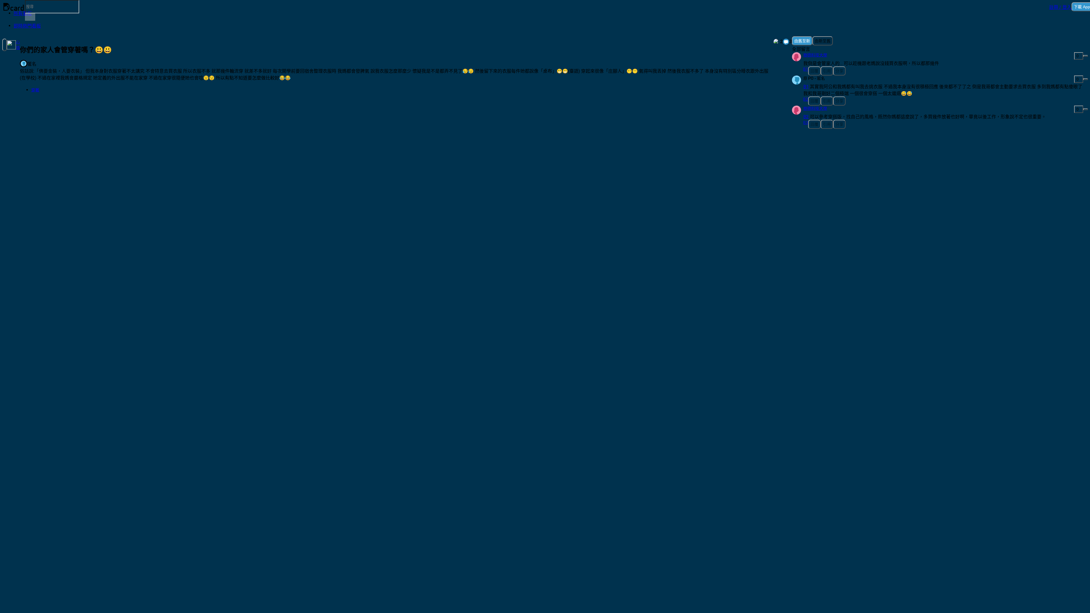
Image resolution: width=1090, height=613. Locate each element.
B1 (806, 86)
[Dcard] (13, 7)
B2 (806, 116)
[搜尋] (30, 17)
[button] (1060, 6)
